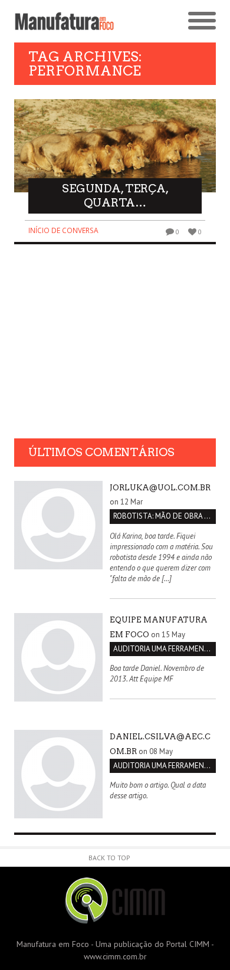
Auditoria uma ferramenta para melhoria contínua (164, 649)
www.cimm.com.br (115, 956)
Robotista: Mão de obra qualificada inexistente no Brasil (164, 516)
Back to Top (109, 857)
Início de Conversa (63, 230)
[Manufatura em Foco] (64, 21)
